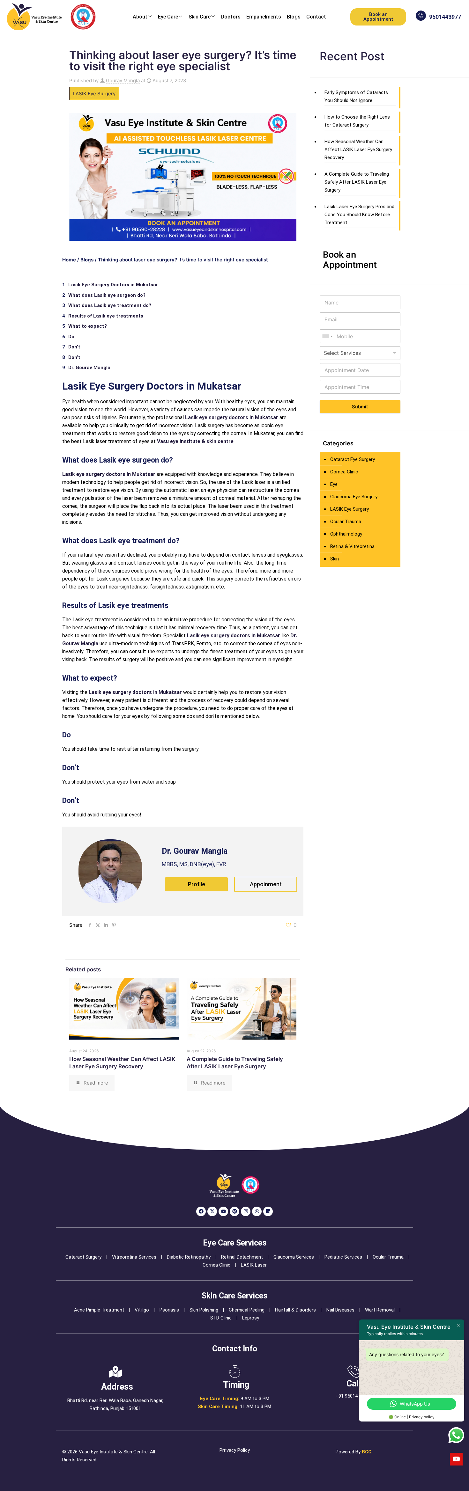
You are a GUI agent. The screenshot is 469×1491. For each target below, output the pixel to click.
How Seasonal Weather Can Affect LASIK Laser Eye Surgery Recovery (358, 149)
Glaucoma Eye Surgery (353, 497)
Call (353, 1383)
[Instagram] (245, 1211)
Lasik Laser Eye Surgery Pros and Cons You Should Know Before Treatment (359, 214)
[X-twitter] (212, 1211)
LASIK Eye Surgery (94, 94)
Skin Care (200, 17)
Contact (316, 17)
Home (69, 260)
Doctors (231, 17)
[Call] (353, 1371)
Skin (334, 559)
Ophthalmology (346, 534)
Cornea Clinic (344, 472)
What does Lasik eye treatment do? (109, 305)
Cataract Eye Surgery (352, 459)
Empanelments (263, 17)
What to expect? (87, 326)
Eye (334, 484)
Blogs (294, 17)
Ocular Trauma (345, 521)
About (140, 17)
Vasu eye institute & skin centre (195, 441)
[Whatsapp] (257, 1211)
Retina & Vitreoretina (352, 546)
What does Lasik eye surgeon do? (106, 295)
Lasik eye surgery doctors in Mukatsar (231, 417)
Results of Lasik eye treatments (105, 316)
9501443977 (445, 16)
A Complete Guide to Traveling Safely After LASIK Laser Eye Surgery (356, 182)
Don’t (74, 347)
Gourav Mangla (123, 80)
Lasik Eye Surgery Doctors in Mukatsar (113, 285)
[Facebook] (201, 1211)
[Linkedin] (268, 1211)
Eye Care (168, 17)
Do (71, 337)
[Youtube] (223, 1211)
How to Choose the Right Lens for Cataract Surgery (357, 121)
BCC (366, 1452)
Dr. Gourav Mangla (89, 367)
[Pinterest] (234, 1211)
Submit (360, 407)
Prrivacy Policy (235, 1450)
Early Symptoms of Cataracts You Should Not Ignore (356, 96)
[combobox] (327, 336)
